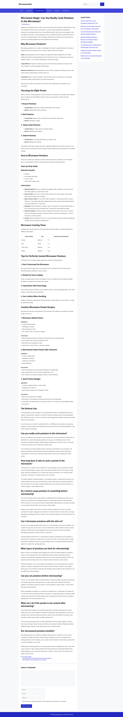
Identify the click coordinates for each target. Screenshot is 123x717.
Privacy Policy (65, 10)
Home (21, 10)
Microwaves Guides (39, 10)
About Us (49, 10)
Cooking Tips (29, 10)
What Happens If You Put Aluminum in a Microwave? (34, 659)
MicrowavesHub (25, 4)
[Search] (102, 4)
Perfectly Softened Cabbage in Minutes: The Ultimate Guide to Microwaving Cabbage (89, 39)
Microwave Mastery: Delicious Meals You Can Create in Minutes (37, 658)
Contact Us (56, 10)
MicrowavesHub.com (58, 714)
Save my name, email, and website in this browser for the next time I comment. (44, 701)
